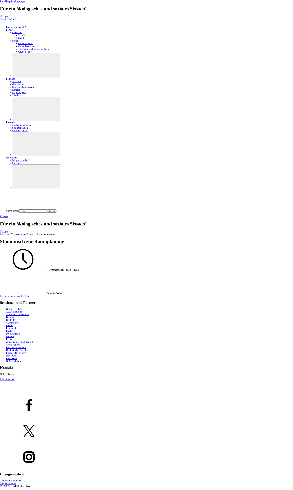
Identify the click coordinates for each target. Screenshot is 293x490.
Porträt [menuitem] (21, 35)
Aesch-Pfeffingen (14, 311)
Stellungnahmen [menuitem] (20, 127)
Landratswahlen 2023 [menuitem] (16, 27)
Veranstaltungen (19, 234)
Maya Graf (11, 355)
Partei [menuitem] (9, 29)
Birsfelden (11, 320)
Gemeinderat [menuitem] (18, 84)
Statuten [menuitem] (22, 38)
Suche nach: (12, 211)
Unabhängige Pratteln (16, 350)
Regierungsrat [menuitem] (19, 92)
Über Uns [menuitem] (17, 32)
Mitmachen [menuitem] (11, 157)
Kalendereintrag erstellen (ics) (14, 296)
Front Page (5, 234)
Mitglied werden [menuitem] (20, 160)
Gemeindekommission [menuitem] (23, 87)
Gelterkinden (12, 322)
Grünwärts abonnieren (11, 480)
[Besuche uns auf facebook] (146, 405)
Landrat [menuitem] (16, 89)
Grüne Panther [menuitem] (25, 51)
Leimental (11, 328)
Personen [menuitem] (10, 78)
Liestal (9, 331)
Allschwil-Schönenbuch (17, 314)
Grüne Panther (13, 344)
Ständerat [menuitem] (16, 95)
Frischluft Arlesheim (16, 347)
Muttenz (10, 336)
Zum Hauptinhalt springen (12, 1)
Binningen (11, 317)
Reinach (10, 339)
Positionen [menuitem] (11, 122)
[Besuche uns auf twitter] (146, 431)
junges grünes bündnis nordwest (21, 342)
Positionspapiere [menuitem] (20, 130)
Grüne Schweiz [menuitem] (25, 43)
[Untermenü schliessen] (36, 65)
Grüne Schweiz (13, 361)
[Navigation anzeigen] (1, 22)
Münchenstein (13, 333)
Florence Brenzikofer (16, 353)
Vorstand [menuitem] (16, 81)
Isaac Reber (11, 358)
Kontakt (4, 216)
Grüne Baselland (14, 309)
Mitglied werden (8, 483)
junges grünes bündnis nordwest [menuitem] (33, 49)
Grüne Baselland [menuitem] (26, 46)
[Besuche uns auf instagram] (146, 457)
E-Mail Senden (7, 379)
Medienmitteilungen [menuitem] (21, 125)
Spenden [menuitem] (16, 163)
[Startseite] (4, 16)
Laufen (9, 325)
